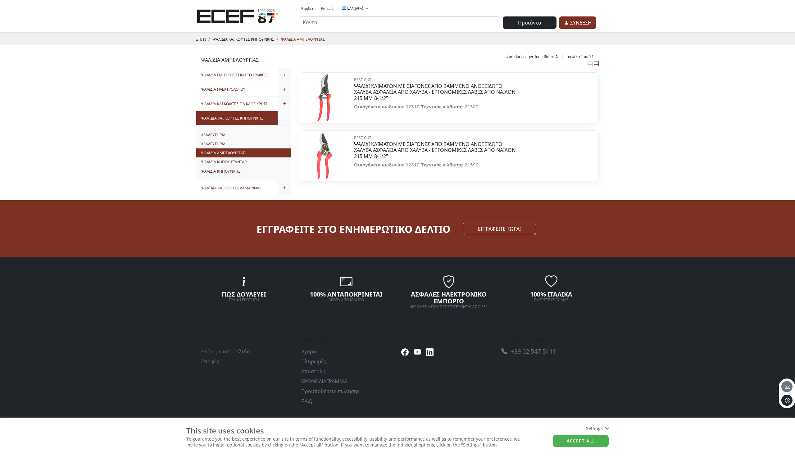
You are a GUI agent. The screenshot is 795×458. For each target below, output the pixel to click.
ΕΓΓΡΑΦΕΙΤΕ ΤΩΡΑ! (499, 228)
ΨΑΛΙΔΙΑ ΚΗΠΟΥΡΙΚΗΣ (220, 171)
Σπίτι (201, 39)
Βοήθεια (308, 8)
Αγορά (308, 351)
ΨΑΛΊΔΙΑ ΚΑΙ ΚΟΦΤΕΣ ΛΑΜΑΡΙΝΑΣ (231, 188)
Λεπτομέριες (324, 94)
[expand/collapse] (284, 75)
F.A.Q (307, 401)
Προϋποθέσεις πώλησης (330, 391)
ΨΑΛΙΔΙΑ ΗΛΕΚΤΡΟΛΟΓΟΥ (223, 89)
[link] (237, 15)
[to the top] (787, 400)
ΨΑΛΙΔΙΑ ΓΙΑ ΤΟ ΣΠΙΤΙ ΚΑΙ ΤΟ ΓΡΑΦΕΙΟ (234, 75)
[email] (787, 386)
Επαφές (327, 8)
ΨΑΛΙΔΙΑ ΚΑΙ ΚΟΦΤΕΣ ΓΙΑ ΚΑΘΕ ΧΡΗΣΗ (235, 104)
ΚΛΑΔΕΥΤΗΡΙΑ (213, 135)
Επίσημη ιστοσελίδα (225, 351)
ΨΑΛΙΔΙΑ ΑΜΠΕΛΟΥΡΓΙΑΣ (303, 39)
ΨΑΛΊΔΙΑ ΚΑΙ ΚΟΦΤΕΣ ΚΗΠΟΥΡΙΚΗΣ (243, 39)
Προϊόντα (529, 22)
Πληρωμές (313, 361)
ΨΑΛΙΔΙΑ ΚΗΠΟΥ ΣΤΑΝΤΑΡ (224, 162)
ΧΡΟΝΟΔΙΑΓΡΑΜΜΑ (324, 381)
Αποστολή (313, 371)
